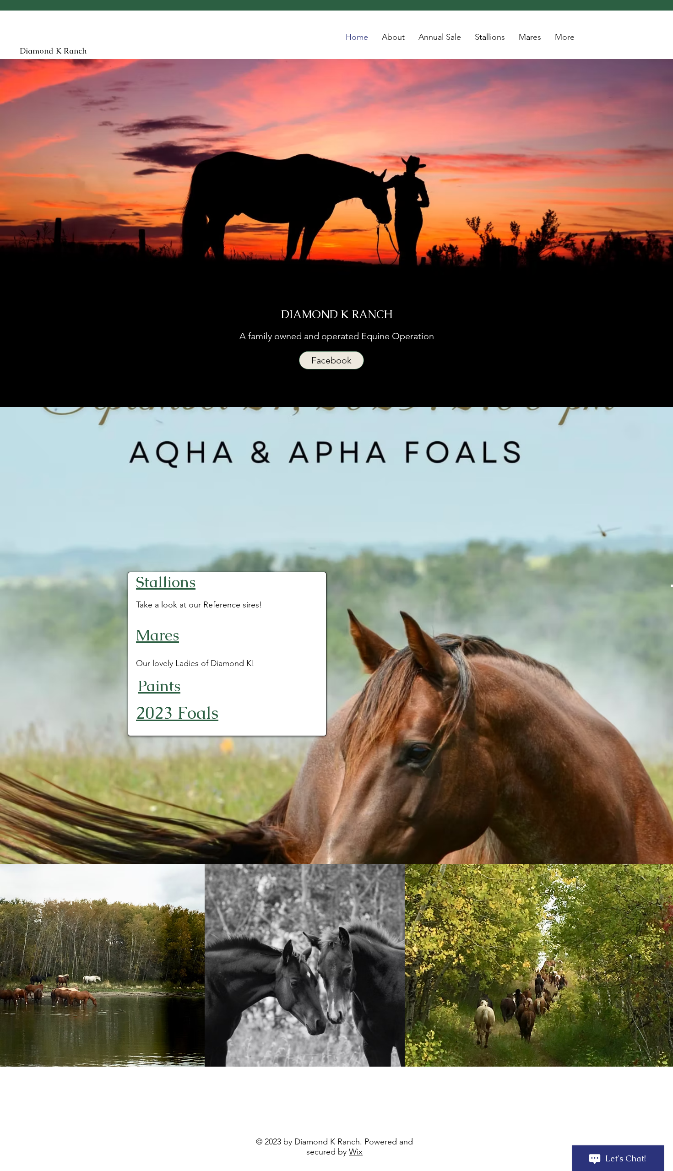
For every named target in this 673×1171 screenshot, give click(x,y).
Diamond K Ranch (53, 51)
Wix (356, 1152)
